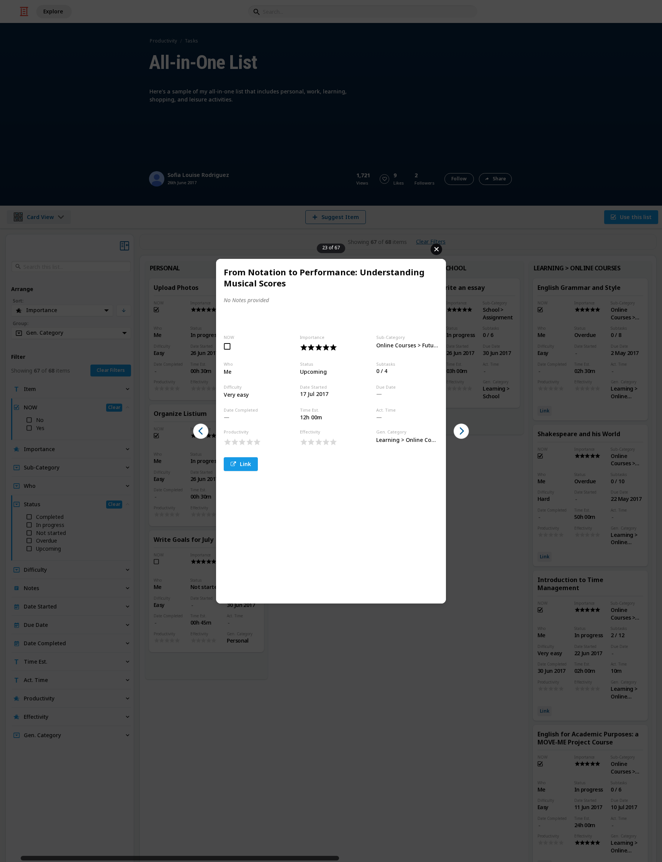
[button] (200, 431)
